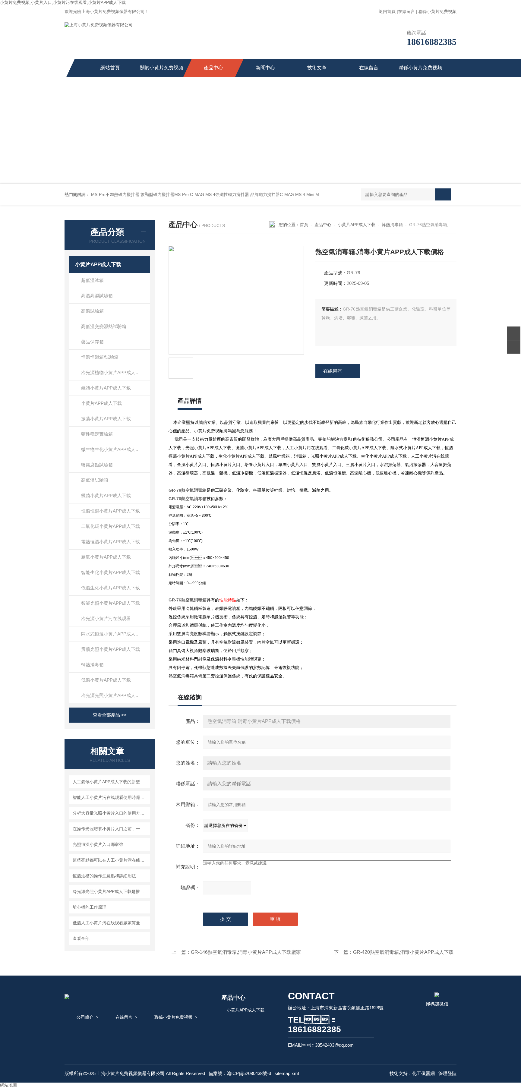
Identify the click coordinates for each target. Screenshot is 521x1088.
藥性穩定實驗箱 (97, 434)
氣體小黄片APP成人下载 (106, 387)
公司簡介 (85, 1017)
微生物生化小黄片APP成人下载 (112, 449)
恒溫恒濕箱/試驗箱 (99, 357)
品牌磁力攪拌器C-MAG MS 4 (277, 194)
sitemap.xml (287, 1073)
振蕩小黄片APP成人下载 (106, 418)
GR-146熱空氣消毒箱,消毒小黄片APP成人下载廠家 (246, 952)
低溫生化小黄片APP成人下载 (110, 587)
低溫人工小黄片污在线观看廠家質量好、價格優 (110, 922)
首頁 (304, 224)
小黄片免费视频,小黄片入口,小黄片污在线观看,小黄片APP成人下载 (63, 2)
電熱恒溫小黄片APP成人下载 (110, 541)
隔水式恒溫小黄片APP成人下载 (112, 633)
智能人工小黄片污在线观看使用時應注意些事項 (110, 797)
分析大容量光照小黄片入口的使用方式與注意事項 (110, 813)
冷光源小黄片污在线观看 (106, 618)
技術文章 (317, 67)
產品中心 (213, 67)
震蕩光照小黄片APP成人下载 (110, 649)
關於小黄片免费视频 (161, 67)
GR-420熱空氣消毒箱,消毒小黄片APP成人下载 (403, 952)
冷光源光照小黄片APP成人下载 (112, 695)
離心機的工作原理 (89, 907)
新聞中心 (265, 67)
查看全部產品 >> (110, 714)
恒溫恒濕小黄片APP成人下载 (110, 510)
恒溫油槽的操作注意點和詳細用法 (104, 875)
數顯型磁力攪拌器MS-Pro (165, 194)
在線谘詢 (333, 371)
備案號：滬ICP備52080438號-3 (240, 1073)
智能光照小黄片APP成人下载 (110, 603)
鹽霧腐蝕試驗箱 (97, 464)
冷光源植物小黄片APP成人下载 (112, 372)
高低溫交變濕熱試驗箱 (103, 326)
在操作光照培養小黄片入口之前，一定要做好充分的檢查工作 (110, 828)
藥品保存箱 (92, 341)
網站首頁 (110, 67)
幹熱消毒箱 (92, 664)
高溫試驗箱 (92, 311)
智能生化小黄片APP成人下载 (110, 572)
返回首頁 (387, 11)
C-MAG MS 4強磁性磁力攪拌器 (219, 194)
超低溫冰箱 (92, 280)
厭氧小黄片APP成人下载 (106, 557)
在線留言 (406, 11)
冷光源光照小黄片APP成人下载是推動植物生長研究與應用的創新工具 (110, 891)
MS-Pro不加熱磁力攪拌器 (115, 194)
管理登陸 (447, 1073)
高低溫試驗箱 (94, 480)
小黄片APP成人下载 (98, 264)
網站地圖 (8, 1085)
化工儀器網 (423, 1073)
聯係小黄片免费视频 (437, 11)
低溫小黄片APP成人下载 (106, 680)
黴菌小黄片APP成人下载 (106, 495)
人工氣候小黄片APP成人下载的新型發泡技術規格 (110, 781)
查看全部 (81, 938)
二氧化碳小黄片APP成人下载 (110, 526)
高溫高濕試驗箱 (97, 295)
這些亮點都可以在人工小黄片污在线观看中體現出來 (110, 860)
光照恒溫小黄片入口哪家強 (98, 844)
